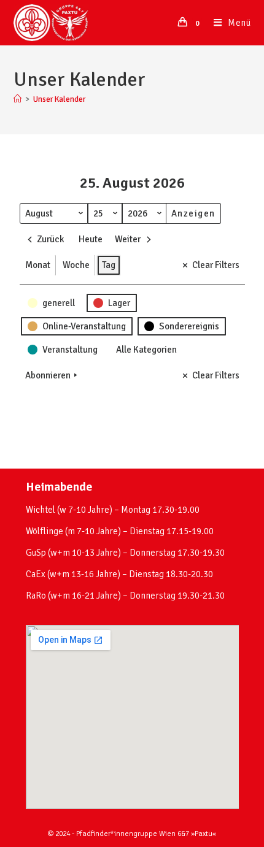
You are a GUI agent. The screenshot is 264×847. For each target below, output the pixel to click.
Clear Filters (215, 264)
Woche (76, 264)
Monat (37, 264)
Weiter (128, 239)
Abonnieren (48, 375)
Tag (108, 264)
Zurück (50, 239)
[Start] (17, 99)
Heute (91, 239)
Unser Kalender (59, 99)
